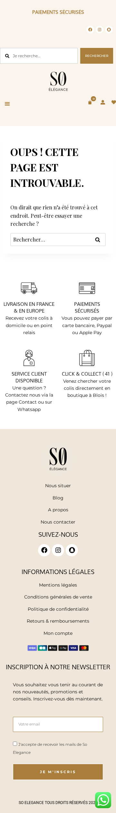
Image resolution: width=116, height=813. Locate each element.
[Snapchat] (109, 29)
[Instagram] (99, 29)
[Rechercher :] (58, 239)
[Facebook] (90, 29)
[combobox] (39, 56)
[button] (7, 104)
